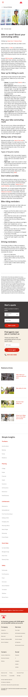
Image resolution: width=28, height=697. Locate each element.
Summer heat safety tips (19, 402)
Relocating (4, 533)
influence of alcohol (6, 191)
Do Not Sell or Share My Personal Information (10, 684)
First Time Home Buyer (7, 514)
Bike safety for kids (21, 388)
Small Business (5, 495)
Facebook (17, 655)
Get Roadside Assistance (20, 633)
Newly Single (5, 529)
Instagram (17, 661)
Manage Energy (5, 551)
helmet (20, 82)
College (3, 468)
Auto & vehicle (5, 446)
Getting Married (5, 510)
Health (3, 480)
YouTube (16, 667)
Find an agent (12, 350)
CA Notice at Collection (5, 682)
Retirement (4, 491)
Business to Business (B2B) (6, 639)
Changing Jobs (5, 521)
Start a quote (11, 325)
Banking (4, 450)
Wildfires (4, 593)
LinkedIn (16, 664)
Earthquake (4, 570)
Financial (4, 476)
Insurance (4, 484)
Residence (4, 457)
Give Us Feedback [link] (4, 642)
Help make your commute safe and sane (21, 376)
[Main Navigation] (3, 2)
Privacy (10, 672)
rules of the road (18, 140)
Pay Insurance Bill (18, 636)
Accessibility (11, 675)
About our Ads (4, 672)
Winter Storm (5, 597)
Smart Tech (4, 555)
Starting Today (5, 559)
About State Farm (4, 633)
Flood (3, 578)
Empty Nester (5, 537)
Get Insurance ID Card (19, 645)
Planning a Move (5, 525)
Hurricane (4, 581)
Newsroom (3, 636)
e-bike (11, 47)
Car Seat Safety (5, 548)
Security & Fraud (20, 672)
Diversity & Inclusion (5, 658)
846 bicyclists (9, 58)
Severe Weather (5, 585)
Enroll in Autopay (18, 639)
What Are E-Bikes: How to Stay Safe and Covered (21, 417)
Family (3, 453)
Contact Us (3, 630)
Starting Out (5, 506)
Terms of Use (4, 675)
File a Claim (17, 630)
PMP (15, 172)
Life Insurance (5, 487)
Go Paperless (17, 642)
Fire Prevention (5, 574)
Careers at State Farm (5, 655)
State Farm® (14, 41)
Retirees (3, 661)
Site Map (18, 675)
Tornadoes (4, 589)
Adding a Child (5, 517)
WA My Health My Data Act (6, 679)
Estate (3, 472)
